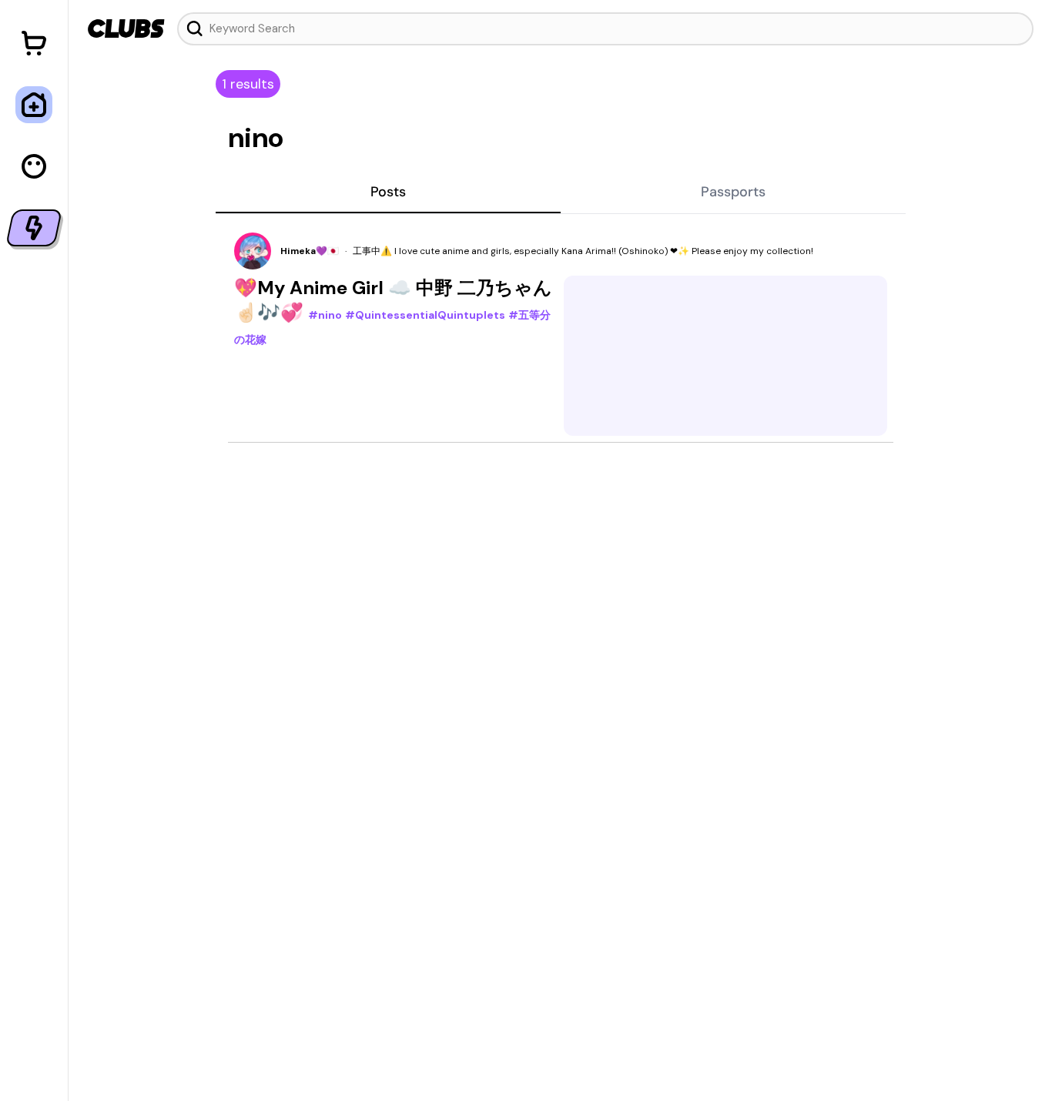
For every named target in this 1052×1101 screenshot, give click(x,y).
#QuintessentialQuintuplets (425, 315)
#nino (325, 315)
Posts (388, 191)
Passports (733, 191)
